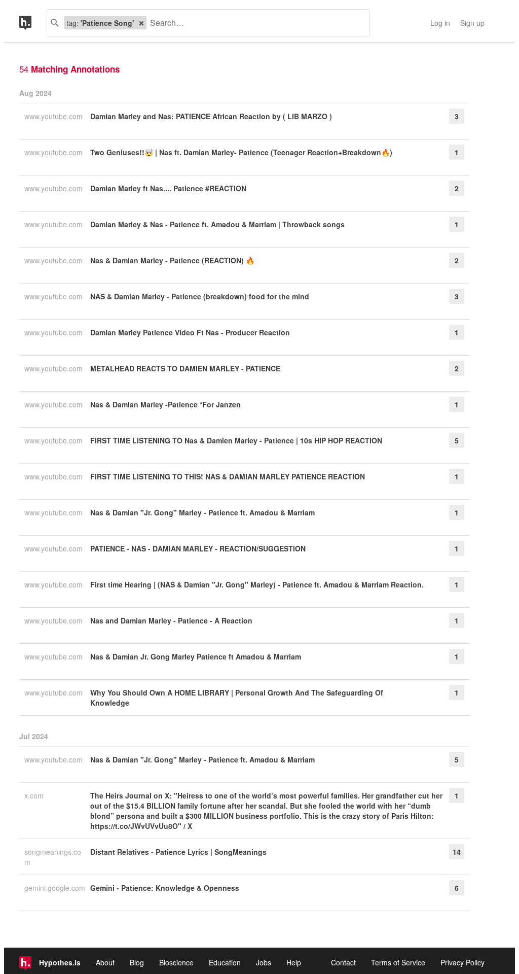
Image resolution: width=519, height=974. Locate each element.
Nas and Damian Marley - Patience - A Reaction (171, 620)
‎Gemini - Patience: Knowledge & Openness (164, 888)
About (105, 962)
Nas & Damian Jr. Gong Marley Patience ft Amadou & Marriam (195, 656)
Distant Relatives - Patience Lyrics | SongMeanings (178, 852)
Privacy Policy (462, 962)
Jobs (263, 962)
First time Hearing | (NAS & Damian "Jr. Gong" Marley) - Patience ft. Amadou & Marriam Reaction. (257, 584)
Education (225, 962)
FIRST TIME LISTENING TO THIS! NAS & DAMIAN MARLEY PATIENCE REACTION (227, 476)
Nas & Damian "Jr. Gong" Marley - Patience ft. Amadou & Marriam (202, 512)
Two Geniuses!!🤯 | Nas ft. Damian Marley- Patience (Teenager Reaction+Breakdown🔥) (241, 152)
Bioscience (176, 962)
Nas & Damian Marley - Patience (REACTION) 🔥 (172, 260)
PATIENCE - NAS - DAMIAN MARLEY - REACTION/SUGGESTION (198, 548)
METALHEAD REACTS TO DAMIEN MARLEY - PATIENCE (185, 368)
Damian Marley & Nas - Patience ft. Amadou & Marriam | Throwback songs (217, 224)
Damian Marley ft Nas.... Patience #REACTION (168, 188)
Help (293, 962)
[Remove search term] (141, 22)
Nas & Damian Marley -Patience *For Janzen (165, 404)
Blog (137, 962)
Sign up (472, 22)
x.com (35, 795)
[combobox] (253, 23)
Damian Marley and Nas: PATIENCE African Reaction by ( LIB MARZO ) (211, 116)
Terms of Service (398, 962)
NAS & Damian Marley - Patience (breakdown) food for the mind (199, 296)
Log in (440, 22)
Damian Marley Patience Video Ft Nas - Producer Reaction (190, 332)
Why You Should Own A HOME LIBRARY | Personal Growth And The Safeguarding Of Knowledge (236, 697)
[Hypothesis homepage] (33, 23)
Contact (343, 962)
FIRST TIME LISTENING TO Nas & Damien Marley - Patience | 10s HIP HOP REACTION (236, 440)
